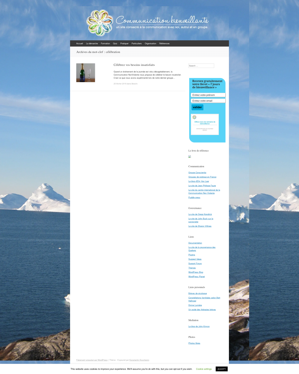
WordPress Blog (195, 272)
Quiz (115, 43)
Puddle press (194, 197)
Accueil (79, 43)
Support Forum (195, 263)
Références (164, 43)
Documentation (195, 242)
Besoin (135, 83)
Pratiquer (124, 43)
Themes (192, 267)
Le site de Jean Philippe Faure (202, 185)
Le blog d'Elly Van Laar (198, 181)
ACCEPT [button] (222, 368)
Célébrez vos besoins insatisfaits (134, 65)
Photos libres (194, 343)
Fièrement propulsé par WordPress (92, 359)
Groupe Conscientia (197, 172)
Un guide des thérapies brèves (202, 309)
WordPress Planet (196, 276)
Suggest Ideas (195, 259)
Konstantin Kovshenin (139, 359)
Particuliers (137, 43)
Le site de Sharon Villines (199, 226)
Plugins (191, 254)
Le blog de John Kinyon (199, 326)
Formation (105, 43)
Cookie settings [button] (204, 368)
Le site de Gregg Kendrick (200, 214)
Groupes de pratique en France (202, 176)
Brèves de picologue (197, 293)
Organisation (150, 43)
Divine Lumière (195, 305)
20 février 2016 (120, 83)
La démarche (92, 43)
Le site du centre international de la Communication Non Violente (204, 191)
